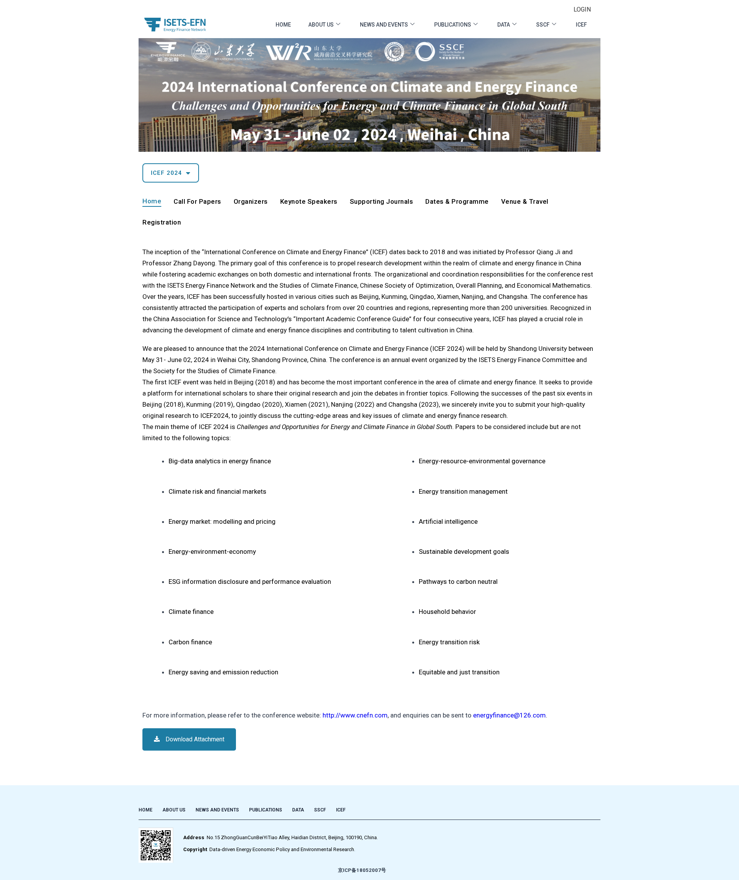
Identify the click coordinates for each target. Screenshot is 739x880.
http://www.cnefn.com (355, 715)
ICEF (581, 25)
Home (283, 25)
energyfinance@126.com (509, 715)
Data (503, 25)
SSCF (543, 25)
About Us (321, 25)
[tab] (151, 202)
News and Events (384, 25)
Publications (452, 25)
